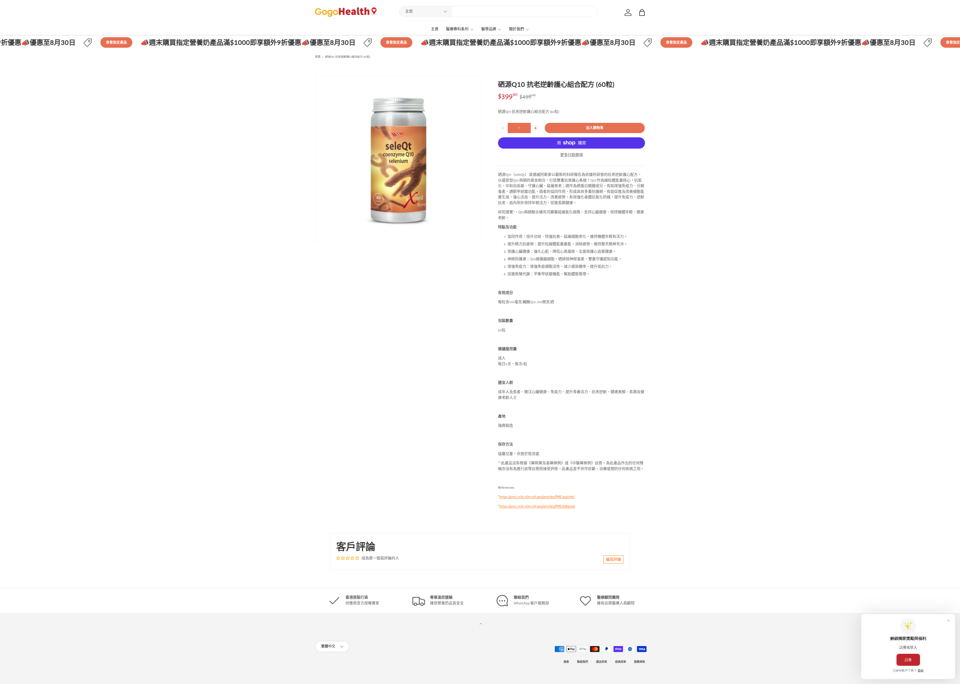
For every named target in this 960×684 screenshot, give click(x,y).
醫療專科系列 (457, 29)
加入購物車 (595, 128)
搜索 (566, 662)
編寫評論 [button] (613, 559)
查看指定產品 (97, 42)
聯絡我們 (582, 662)
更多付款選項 (571, 155)
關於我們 (516, 29)
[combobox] (498, 11)
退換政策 (620, 662)
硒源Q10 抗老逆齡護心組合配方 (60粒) (347, 56)
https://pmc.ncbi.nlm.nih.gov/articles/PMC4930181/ (537, 497)
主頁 (434, 29)
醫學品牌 (488, 29)
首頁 (317, 56)
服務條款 (639, 662)
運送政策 (601, 662)
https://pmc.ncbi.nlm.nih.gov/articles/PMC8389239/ (537, 506)
